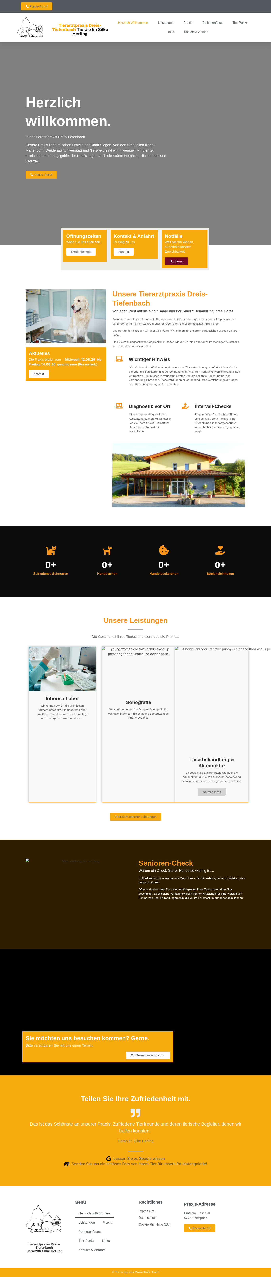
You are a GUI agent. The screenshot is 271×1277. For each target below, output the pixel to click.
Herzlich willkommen (133, 22)
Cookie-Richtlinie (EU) (154, 1224)
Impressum (146, 1211)
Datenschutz (147, 1217)
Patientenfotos (212, 22)
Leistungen (166, 22)
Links (170, 32)
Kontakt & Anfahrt (196, 32)
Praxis (188, 22)
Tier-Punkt (240, 22)
